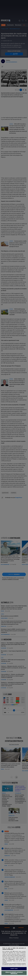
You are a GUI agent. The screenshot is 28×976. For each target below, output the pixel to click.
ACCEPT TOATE (14, 968)
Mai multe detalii (10, 962)
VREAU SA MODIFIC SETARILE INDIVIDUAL (14, 973)
